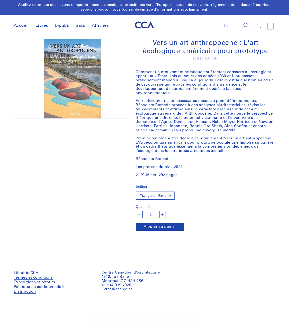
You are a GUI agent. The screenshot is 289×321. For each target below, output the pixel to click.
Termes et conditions (33, 278)
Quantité (143, 207)
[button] (246, 25)
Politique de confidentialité (39, 287)
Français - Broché (155, 195)
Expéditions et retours (34, 282)
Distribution (25, 291)
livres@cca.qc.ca (117, 289)
